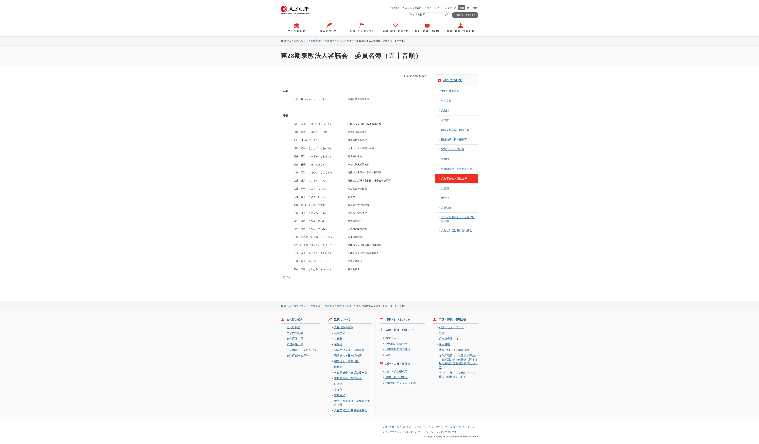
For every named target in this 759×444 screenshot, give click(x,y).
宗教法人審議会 (345, 40)
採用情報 (444, 344)
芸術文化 (446, 100)
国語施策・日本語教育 (454, 139)
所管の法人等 (295, 344)
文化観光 (446, 207)
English (395, 7)
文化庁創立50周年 (298, 355)
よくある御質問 (413, 7)
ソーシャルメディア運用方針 (441, 432)
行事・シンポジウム (397, 319)
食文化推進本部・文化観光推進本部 (458, 219)
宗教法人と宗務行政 (452, 149)
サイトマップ (434, 7)
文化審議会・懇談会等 (322, 40)
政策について (301, 40)
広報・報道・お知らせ (399, 329)
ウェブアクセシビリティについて (403, 432)
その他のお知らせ (396, 343)
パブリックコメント (451, 327)
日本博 (445, 188)
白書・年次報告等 (396, 377)
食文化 (445, 197)
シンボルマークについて (302, 349)
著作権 (445, 120)
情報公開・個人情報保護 (454, 349)
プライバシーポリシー (465, 427)
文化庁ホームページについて (432, 427)
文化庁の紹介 (295, 319)
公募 (441, 333)
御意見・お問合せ (465, 14)
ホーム (287, 40)
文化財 (445, 110)
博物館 (445, 158)
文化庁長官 (293, 327)
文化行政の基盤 (450, 91)
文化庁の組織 (295, 333)
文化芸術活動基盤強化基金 (456, 230)
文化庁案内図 (295, 338)
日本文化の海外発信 (397, 349)
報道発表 (390, 337)
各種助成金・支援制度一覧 (456, 168)
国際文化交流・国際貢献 (455, 129)
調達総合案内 (447, 338)
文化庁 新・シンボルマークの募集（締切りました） (458, 374)
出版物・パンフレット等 (400, 382)
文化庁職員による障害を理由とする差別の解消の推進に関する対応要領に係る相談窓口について (458, 361)
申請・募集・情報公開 (452, 319)
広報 (388, 354)
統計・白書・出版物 (397, 363)
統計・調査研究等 (396, 371)
